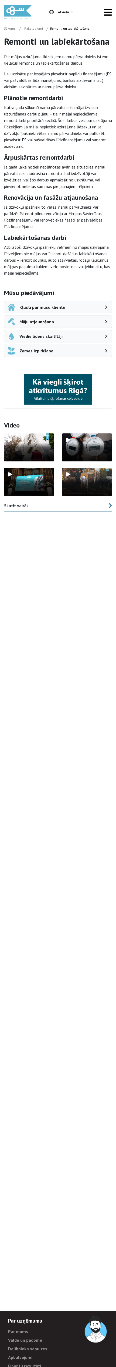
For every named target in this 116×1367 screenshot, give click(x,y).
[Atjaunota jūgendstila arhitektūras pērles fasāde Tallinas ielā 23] (87, 482)
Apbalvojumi (20, 1357)
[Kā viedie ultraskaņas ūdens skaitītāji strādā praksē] (87, 447)
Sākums (10, 28)
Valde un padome (25, 1340)
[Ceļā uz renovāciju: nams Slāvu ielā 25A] (29, 447)
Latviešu (62, 12)
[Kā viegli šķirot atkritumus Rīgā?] (58, 389)
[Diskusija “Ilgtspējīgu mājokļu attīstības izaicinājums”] (29, 482)
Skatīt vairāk (16, 505)
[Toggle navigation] (108, 12)
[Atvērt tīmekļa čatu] (96, 1329)
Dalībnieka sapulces (27, 1348)
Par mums (18, 1331)
